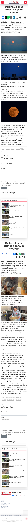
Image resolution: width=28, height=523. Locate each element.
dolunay (4, 25)
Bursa (3, 148)
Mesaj (3, 169)
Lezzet (15, 397)
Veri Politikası (4, 504)
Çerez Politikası (4, 506)
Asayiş (7, 397)
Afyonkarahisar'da (8, 262)
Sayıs (3, 151)
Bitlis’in (4, 22)
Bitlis (22, 148)
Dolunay (8, 148)
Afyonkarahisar (10, 341)
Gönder (4, 188)
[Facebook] (13, 495)
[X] (16, 495)
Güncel (12, 148)
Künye (2, 500)
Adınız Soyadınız (7, 163)
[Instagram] (20, 495)
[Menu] (25, 2)
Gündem (18, 148)
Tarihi (11, 397)
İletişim (2, 501)
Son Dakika (8, 151)
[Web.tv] (24, 495)
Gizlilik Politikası (4, 507)
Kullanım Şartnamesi (5, 503)
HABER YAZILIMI (4, 515)
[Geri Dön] (2, 2)
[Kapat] (26, 519)
